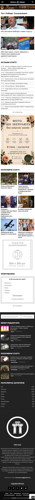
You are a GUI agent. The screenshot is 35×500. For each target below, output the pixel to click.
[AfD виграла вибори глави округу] (17, 22)
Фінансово (8, 283)
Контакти (19, 495)
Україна (3, 404)
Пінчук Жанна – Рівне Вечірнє (15, 86)
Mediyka (14, 498)
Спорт (2, 406)
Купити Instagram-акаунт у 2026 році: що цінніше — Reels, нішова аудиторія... (21, 328)
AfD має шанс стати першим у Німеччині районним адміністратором (15, 54)
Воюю (6, 288)
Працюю (7, 290)
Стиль (2, 399)
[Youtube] (25, 488)
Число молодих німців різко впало (16, 83)
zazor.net (29, 498)
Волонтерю (8, 285)
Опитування (17, 493)
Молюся (7, 293)
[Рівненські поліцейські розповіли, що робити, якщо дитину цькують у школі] (26, 225)
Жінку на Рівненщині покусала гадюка (22, 374)
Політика (3, 389)
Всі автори (25, 493)
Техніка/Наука (5, 401)
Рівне (2, 394)
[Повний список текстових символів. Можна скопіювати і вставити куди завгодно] (5, 359)
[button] (32, 2)
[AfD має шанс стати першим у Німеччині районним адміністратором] (17, 43)
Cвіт (2, 387)
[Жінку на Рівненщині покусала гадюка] (9, 179)
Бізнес (3, 396)
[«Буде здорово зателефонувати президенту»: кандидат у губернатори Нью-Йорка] (26, 179)
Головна (3, 11)
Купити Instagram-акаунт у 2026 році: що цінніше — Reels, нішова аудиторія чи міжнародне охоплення (16, 68)
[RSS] (17, 488)
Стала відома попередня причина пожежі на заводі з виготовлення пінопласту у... (20, 337)
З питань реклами (9, 495)
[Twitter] (21, 488)
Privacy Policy (27, 495)
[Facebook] (9, 488)
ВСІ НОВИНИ (17, 112)
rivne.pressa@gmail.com (23, 477)
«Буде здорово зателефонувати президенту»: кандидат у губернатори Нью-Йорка (25, 189)
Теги (8, 11)
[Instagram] (13, 488)
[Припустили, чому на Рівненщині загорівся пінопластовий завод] (5, 346)
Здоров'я (3, 391)
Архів (6, 493)
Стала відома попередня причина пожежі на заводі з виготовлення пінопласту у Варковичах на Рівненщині (17, 74)
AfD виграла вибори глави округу (16, 31)
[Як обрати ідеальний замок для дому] (26, 202)
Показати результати (17, 299)
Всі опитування (17, 306)
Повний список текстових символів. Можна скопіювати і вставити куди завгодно (21, 358)
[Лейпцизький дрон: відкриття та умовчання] (9, 225)
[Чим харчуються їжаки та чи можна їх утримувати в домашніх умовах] (5, 368)
